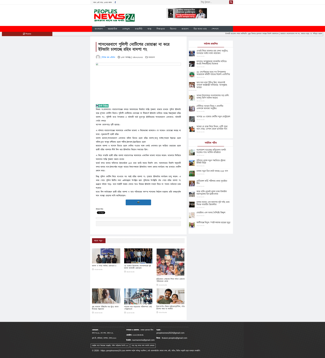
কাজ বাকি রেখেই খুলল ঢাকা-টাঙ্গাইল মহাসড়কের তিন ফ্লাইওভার (212, 192)
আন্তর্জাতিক (112, 28)
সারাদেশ (185, 28)
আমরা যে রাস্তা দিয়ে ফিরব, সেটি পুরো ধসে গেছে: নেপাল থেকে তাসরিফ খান (212, 127)
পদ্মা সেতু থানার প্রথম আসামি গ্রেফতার (143, 346)
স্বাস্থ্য (149, 28)
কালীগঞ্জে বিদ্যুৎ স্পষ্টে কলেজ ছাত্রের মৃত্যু (213, 222)
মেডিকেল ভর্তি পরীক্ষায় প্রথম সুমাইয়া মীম (212, 182)
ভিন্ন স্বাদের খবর (200, 28)
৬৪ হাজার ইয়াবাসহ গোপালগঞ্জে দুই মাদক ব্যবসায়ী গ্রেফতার (137, 267)
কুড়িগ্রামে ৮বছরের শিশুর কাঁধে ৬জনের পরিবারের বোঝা (170, 280)
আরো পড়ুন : (99, 240)
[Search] (231, 2)
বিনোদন (173, 28)
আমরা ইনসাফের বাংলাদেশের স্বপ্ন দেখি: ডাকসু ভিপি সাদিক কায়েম (213, 96)
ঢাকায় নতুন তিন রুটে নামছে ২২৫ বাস (212, 171)
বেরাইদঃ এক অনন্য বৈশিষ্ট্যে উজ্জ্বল (211, 212)
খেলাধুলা (126, 28)
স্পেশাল (215, 28)
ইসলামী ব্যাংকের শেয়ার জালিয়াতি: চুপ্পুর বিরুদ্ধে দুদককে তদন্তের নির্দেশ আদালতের (239, 33)
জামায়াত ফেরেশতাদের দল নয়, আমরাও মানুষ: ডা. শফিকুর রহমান (288, 33)
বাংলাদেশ (99, 28)
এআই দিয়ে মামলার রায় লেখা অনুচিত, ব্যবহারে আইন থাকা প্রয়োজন (212, 52)
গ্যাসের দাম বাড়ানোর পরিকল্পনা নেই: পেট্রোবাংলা (138, 308)
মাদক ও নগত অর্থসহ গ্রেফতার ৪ (104, 266)
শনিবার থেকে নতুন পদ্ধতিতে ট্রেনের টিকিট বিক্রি (211, 161)
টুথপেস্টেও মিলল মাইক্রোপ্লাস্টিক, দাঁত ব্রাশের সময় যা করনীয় (170, 307)
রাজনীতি (138, 28)
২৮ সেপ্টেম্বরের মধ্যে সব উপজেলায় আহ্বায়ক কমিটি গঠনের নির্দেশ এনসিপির (213, 73)
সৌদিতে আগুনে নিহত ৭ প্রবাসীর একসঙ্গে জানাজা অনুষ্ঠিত (210, 107)
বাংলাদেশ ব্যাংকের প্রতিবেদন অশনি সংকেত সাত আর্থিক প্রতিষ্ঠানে (211, 151)
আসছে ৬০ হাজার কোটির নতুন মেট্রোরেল (213, 116)
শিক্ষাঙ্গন (161, 28)
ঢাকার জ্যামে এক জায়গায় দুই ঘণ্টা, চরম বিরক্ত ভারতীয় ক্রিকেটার (213, 203)
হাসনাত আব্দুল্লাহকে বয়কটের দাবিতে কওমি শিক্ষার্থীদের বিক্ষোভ (212, 62)
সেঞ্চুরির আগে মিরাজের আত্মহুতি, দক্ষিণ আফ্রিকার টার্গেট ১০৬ (110, 346)
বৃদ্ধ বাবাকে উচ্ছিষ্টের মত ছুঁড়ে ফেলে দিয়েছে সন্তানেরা (105, 308)
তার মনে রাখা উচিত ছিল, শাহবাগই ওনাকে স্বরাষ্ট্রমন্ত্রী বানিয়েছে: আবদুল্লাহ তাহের (212, 85)
